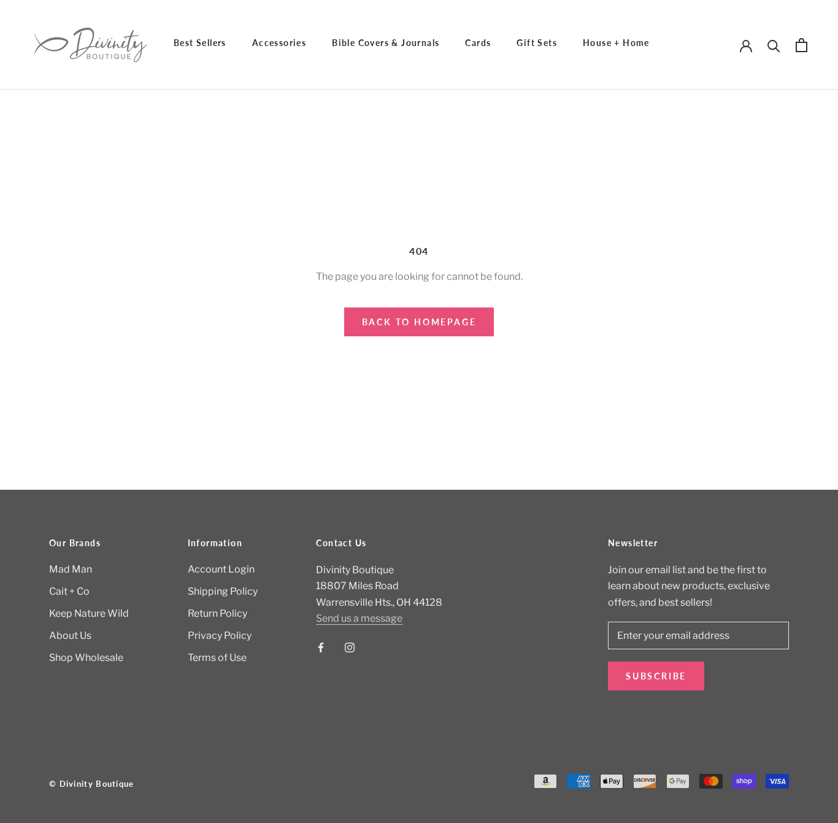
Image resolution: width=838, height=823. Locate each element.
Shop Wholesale (86, 657)
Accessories (279, 42)
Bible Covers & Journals (385, 42)
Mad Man (70, 569)
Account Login (221, 569)
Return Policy (217, 613)
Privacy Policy (220, 635)
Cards (478, 42)
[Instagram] (350, 647)
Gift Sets (537, 42)
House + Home (616, 42)
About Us (70, 635)
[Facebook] (321, 647)
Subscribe (656, 676)
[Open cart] (801, 45)
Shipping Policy (223, 591)
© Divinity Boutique (91, 784)
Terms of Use (217, 657)
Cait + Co (69, 591)
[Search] (773, 45)
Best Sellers (200, 42)
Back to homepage (419, 322)
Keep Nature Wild (89, 613)
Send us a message (359, 618)
